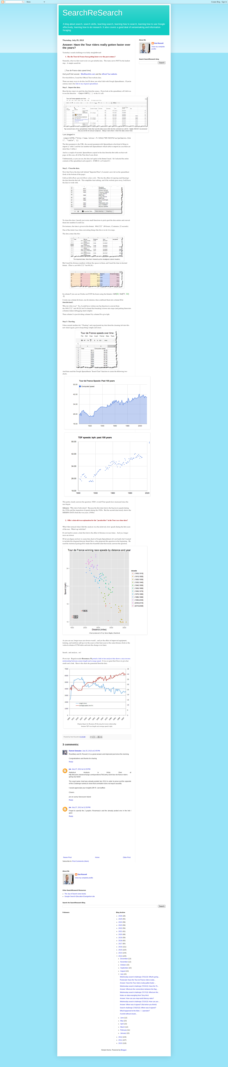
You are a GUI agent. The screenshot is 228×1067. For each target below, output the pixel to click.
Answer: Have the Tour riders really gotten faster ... (138, 983)
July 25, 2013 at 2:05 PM (91, 751)
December (124, 959)
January (123, 1033)
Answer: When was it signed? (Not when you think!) (138, 1005)
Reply (71, 762)
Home (97, 857)
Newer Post (67, 857)
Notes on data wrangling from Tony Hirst (134, 995)
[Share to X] (96, 737)
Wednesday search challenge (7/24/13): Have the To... (139, 986)
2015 (120, 950)
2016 (120, 947)
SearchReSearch (92, 12)
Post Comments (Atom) (80, 861)
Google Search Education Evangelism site (80, 896)
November (124, 962)
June (122, 1018)
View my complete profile (84, 878)
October (123, 965)
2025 (120, 919)
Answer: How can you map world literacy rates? (137, 998)
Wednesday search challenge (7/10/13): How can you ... (140, 1001)
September (124, 968)
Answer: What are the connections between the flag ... (139, 989)
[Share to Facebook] (98, 737)
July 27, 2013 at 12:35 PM (81, 807)
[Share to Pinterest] (101, 737)
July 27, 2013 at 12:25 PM (81, 769)
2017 (120, 944)
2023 (120, 925)
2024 (120, 922)
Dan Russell (158, 43)
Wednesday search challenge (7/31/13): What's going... (139, 977)
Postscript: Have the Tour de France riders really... (137, 980)
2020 (120, 934)
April (122, 1024)
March (122, 1027)
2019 (120, 938)
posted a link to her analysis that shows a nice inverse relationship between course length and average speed (96, 659)
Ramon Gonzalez (75, 751)
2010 (120, 1043)
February (123, 1030)
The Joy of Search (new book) (75, 894)
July (122, 974)
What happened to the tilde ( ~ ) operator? (135, 1011)
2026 (120, 916)
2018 (120, 941)
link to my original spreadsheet (87, 83)
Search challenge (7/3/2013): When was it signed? (138, 1008)
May (122, 1021)
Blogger (123, 1050)
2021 (120, 931)
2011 (120, 1040)
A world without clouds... (128, 1014)
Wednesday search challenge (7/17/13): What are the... (139, 992)
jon (70, 769)
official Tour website (109, 74)
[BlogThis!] (93, 737)
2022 (120, 928)
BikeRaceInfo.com (88, 74)
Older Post (126, 857)
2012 (120, 1037)
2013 (120, 956)
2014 (120, 953)
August (123, 971)
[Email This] (91, 737)
